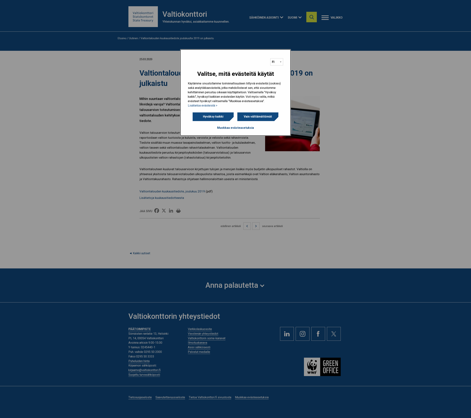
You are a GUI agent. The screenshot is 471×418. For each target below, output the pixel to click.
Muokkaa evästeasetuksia (235, 128)
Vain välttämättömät (258, 116)
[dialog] (235, 92)
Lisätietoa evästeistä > (202, 105)
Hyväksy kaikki (213, 116)
